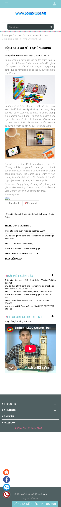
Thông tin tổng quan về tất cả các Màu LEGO (25, 231)
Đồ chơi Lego (41, 494)
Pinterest (32, 203)
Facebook (14, 203)
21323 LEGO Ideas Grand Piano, (19, 244)
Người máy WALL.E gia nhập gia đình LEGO (24, 306)
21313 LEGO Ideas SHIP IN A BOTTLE (21, 253)
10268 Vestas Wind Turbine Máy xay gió (23, 248)
